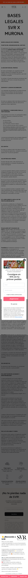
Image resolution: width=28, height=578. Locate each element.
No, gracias (14, 304)
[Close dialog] (24, 260)
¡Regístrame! (14, 299)
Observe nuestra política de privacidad (10, 571)
